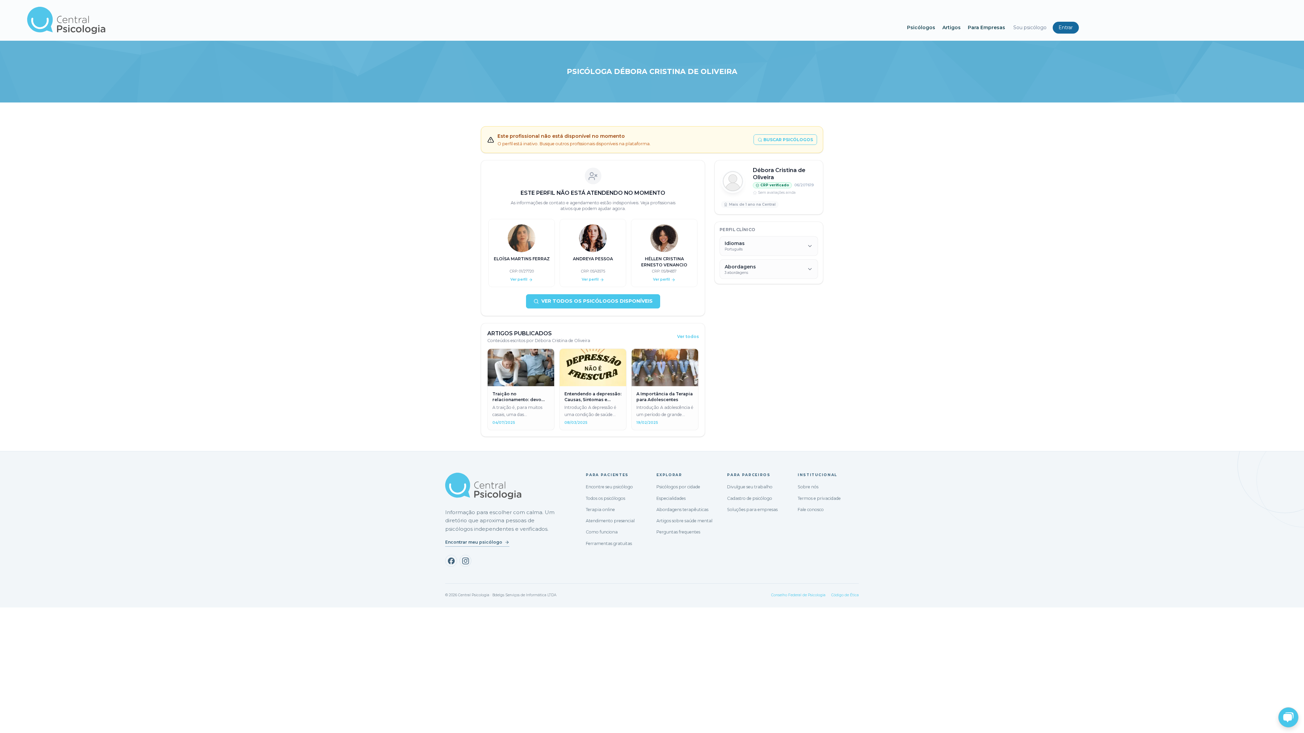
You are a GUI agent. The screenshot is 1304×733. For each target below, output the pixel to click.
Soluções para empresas (752, 509)
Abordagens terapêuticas (682, 509)
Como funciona (602, 531)
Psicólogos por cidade (678, 486)
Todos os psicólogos (605, 498)
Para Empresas (986, 27)
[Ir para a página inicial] (483, 486)
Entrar (1065, 27)
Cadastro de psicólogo (749, 498)
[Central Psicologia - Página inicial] (463, 20)
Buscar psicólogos (788, 139)
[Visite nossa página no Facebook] (451, 561)
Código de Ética (845, 595)
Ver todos (688, 336)
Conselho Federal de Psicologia (798, 595)
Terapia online (600, 509)
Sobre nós (808, 486)
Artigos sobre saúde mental (684, 520)
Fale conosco (811, 509)
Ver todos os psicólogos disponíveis (597, 301)
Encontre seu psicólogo (609, 486)
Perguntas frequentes (678, 531)
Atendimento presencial (610, 520)
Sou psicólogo (1030, 27)
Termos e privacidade (819, 498)
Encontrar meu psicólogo (473, 542)
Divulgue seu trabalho (750, 486)
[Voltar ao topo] (11, 721)
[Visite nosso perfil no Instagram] (465, 561)
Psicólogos (921, 27)
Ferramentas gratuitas (609, 543)
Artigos (951, 27)
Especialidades (671, 498)
